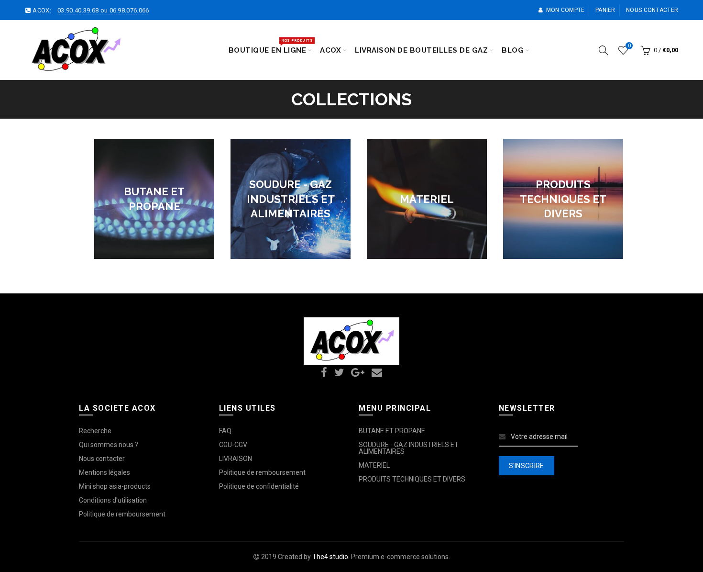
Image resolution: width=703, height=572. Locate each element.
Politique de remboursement (122, 514)
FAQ (225, 431)
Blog (513, 50)
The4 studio (330, 557)
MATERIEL (374, 465)
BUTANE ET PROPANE (392, 431)
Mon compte (565, 10)
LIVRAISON (235, 458)
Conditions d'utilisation (113, 500)
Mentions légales (104, 472)
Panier (605, 10)
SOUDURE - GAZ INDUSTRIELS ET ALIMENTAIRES (409, 448)
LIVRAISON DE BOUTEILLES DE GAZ (421, 50)
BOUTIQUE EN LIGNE (271, 46)
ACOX (330, 50)
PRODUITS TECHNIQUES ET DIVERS (412, 479)
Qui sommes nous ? (108, 445)
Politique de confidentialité (259, 486)
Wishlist (629, 45)
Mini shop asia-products (115, 486)
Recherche (95, 431)
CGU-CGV (233, 445)
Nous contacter (652, 10)
